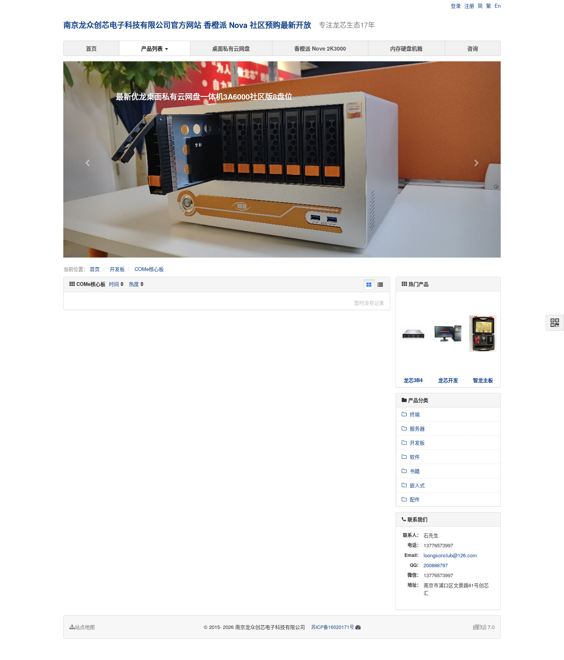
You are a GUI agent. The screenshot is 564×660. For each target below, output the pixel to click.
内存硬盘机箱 (406, 48)
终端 (413, 414)
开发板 (117, 269)
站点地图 (85, 626)
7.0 (484, 627)
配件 (413, 499)
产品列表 (152, 48)
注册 (469, 5)
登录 (456, 5)
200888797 (436, 565)
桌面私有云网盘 (231, 48)
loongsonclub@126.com (450, 555)
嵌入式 (416, 485)
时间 (114, 283)
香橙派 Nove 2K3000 (320, 48)
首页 (91, 48)
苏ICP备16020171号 (332, 627)
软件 (413, 456)
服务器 (416, 428)
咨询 (472, 48)
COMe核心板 (149, 269)
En (498, 5)
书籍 (413, 470)
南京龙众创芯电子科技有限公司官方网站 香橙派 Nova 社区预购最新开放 (187, 24)
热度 (134, 283)
